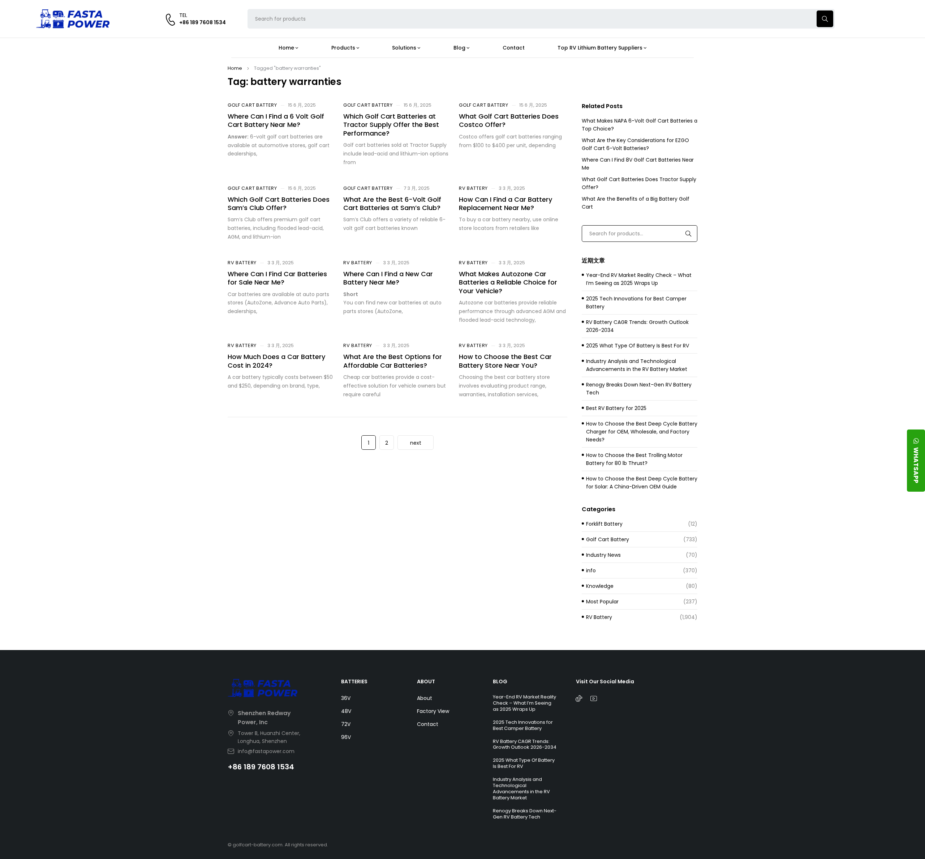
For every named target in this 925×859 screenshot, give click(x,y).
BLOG (500, 681)
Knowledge (600, 586)
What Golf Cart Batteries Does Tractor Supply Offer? (639, 183)
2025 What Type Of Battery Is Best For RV (637, 345)
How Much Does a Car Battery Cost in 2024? (276, 360)
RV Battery (473, 188)
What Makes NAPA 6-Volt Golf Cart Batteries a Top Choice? (639, 124)
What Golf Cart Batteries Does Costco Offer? (509, 120)
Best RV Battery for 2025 (616, 408)
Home (235, 68)
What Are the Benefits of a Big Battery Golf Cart (635, 202)
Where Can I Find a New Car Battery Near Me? (388, 278)
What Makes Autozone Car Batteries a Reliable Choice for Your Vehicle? (508, 282)
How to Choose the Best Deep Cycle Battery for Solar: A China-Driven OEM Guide (641, 482)
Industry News (603, 555)
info (591, 570)
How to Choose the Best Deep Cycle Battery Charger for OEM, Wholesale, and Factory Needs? (641, 431)
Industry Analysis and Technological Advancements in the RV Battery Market (636, 365)
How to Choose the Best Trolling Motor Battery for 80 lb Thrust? (634, 459)
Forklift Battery (604, 523)
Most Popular (602, 601)
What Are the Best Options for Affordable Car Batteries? (392, 360)
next (415, 442)
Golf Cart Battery (252, 105)
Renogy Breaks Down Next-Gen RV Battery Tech (639, 388)
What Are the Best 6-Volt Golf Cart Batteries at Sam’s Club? (392, 203)
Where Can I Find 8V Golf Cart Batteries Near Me (638, 163)
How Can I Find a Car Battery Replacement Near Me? (505, 203)
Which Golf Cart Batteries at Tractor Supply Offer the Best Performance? (391, 125)
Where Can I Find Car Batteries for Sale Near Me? (277, 278)
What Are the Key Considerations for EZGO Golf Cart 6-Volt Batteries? (635, 144)
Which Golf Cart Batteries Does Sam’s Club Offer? (279, 203)
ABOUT (426, 681)
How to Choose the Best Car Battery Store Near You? (505, 360)
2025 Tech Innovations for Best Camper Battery (636, 302)
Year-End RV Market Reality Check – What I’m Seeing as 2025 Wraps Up (639, 279)
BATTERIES (354, 681)
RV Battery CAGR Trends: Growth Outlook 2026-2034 (637, 326)
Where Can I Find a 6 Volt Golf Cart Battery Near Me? (276, 120)
